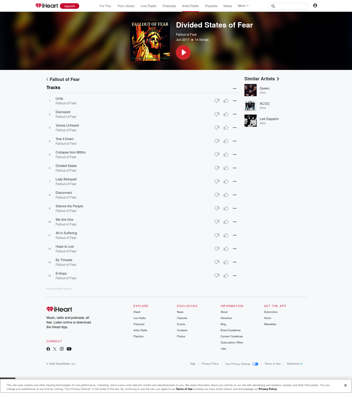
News (227, 5)
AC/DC (265, 103)
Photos (181, 336)
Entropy (61, 273)
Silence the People (69, 206)
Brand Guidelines (231, 330)
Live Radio (148, 5)
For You (105, 5)
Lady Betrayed (66, 179)
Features (182, 318)
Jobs (223, 348)
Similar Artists (259, 78)
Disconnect (64, 192)
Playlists (211, 5)
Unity (59, 98)
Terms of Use (272, 363)
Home (267, 318)
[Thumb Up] (226, 100)
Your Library (126, 5)
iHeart (136, 312)
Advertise (226, 318)
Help (192, 363)
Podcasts (169, 5)
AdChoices (293, 363)
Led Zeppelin (269, 118)
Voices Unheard (67, 125)
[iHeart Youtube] (69, 349)
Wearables (270, 324)
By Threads (64, 259)
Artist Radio (190, 5)
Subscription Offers (232, 342)
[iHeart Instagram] (62, 349)
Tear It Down (65, 138)
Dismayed (63, 111)
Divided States (66, 165)
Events (181, 324)
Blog (223, 324)
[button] (183, 52)
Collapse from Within (71, 152)
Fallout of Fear (186, 34)
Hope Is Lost (65, 246)
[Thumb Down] (217, 100)
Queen (265, 88)
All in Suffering (66, 233)
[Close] (345, 385)
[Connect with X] (54, 349)
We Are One (64, 219)
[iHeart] (46, 6)
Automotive (270, 312)
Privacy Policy (210, 363)
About (224, 312)
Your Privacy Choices (238, 364)
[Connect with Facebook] (48, 349)
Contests (182, 330)
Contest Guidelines (232, 336)
